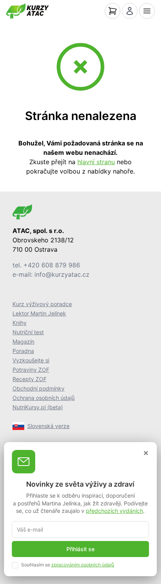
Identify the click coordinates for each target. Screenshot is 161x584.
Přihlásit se (80, 549)
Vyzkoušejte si (31, 360)
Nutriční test (28, 332)
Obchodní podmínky (38, 388)
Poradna (23, 351)
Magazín (23, 341)
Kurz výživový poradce (42, 304)
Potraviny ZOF (31, 369)
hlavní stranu (96, 162)
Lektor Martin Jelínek (39, 313)
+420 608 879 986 (51, 265)
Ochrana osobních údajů (44, 397)
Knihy (20, 322)
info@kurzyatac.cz (61, 274)
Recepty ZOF (30, 379)
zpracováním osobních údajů (82, 565)
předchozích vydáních (114, 510)
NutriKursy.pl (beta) (38, 407)
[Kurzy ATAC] (27, 11)
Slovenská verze (48, 426)
